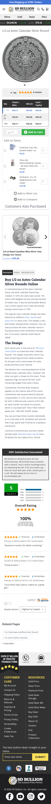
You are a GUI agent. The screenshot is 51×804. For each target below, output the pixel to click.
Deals (32, 16)
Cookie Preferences (10, 730)
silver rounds (31, 317)
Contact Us (9, 690)
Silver (7, 16)
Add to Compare (27, 199)
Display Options (11, 609)
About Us (33, 721)
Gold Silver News (36, 707)
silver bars (9, 321)
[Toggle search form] (38, 9)
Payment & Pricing (9, 708)
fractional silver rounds (28, 434)
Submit (40, 757)
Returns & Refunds (9, 701)
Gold (19, 16)
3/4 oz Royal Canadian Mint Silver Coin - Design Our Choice (23, 253)
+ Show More (8, 644)
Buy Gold (33, 717)
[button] (25, 59)
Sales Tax (8, 736)
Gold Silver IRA (35, 703)
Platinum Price (35, 691)
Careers (32, 726)
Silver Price (34, 686)
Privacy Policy (11, 719)
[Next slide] (46, 237)
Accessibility (10, 724)
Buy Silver (33, 712)
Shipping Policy (12, 695)
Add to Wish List (27, 193)
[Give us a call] (42, 9)
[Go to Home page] (22, 9)
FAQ (30, 730)
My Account (10, 686)
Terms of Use (11, 715)
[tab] (24, 85)
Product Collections (34, 736)
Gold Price (33, 681)
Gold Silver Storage (33, 697)
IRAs (44, 16)
